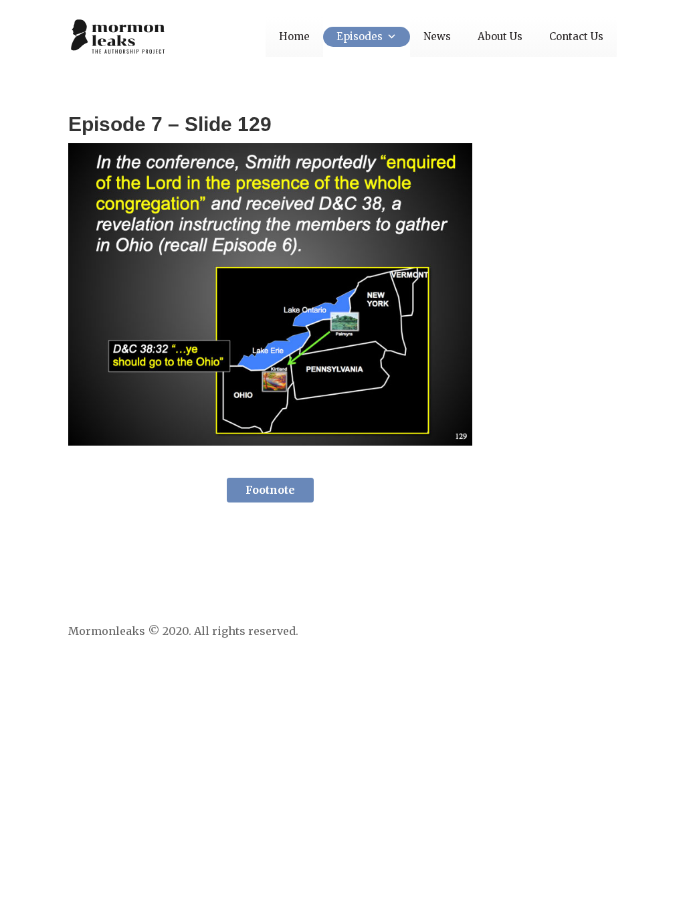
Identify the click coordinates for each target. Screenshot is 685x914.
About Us (500, 36)
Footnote (270, 489)
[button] (390, 36)
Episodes (359, 36)
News (437, 36)
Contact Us (576, 36)
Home (294, 36)
